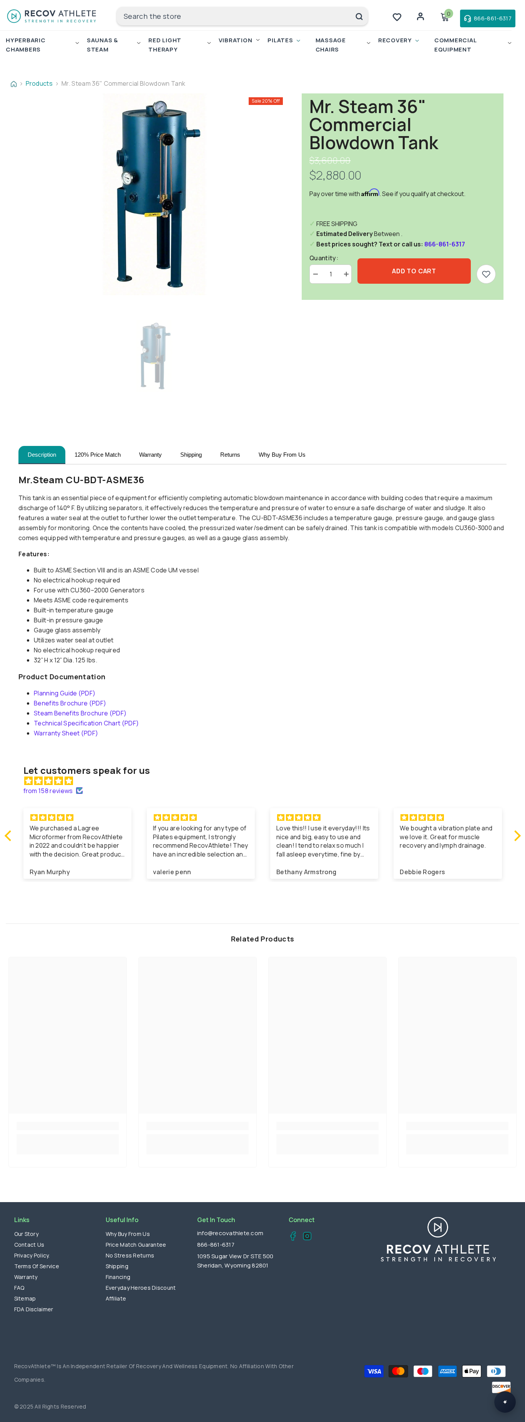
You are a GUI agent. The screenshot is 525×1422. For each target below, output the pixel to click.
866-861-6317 (444, 244)
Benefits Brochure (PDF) (70, 703)
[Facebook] (291, 1237)
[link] (486, 274)
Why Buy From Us (282, 454)
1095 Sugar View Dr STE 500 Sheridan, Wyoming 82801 (235, 1260)
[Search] (242, 16)
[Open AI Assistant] (505, 1402)
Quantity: (323, 258)
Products (39, 83)
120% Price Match (98, 454)
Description (42, 454)
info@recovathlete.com (230, 1233)
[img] (266, 781)
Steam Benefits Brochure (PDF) (80, 713)
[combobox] (233, 16)
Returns (230, 454)
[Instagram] (305, 1237)
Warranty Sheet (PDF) (66, 733)
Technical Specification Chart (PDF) (86, 723)
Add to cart (414, 271)
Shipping (191, 454)
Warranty (150, 454)
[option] (154, 194)
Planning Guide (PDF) (64, 693)
